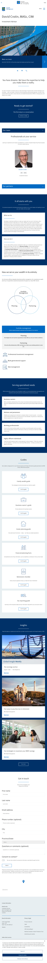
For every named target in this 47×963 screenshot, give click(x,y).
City (3, 829)
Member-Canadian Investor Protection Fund (33, 931)
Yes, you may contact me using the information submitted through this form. (23, 860)
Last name (6, 800)
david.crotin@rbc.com (6, 910)
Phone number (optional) (11, 820)
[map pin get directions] (23, 881)
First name (6, 791)
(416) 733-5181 (7, 62)
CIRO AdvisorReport (28, 929)
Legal (25, 924)
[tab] (23, 329)
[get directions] (23, 881)
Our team (6, 130)
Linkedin (4, 912)
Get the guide (23, 489)
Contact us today (23, 115)
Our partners (8, 186)
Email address (7, 810)
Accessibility (27, 926)
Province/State (7, 839)
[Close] (44, 941)
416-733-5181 (8, 911)
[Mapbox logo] (5, 889)
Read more (6, 673)
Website (3, 927)
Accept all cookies (22, 955)
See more (23, 764)
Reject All (23, 951)
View (45, 2)
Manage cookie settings (22, 958)
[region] (23, 883)
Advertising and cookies (29, 934)
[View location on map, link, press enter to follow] (23, 883)
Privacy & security (28, 921)
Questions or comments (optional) (15, 846)
